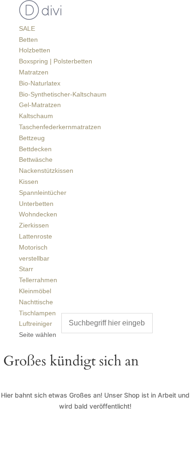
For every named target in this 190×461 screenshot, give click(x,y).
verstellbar (34, 258)
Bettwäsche (36, 159)
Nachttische (36, 302)
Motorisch (33, 247)
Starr (26, 269)
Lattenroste (35, 236)
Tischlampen (37, 313)
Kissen (28, 181)
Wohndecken (38, 214)
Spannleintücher (42, 192)
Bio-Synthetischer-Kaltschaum (63, 94)
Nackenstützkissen (46, 170)
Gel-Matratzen (40, 104)
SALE (27, 28)
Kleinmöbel (35, 291)
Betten (28, 39)
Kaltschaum (36, 116)
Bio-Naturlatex (39, 83)
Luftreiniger (35, 323)
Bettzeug (32, 138)
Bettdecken (35, 149)
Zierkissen (34, 225)
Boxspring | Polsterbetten (55, 61)
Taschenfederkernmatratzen (60, 127)
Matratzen (33, 72)
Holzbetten (34, 50)
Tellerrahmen (38, 280)
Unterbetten (36, 203)
